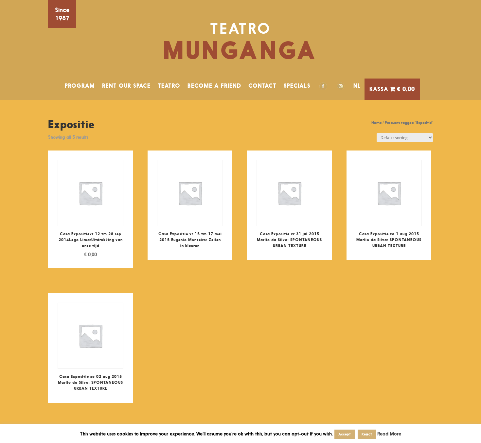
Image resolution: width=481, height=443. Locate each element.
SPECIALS (297, 85)
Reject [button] (367, 434)
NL (357, 85)
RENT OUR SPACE (126, 85)
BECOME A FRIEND (214, 85)
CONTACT (262, 85)
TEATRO (169, 85)
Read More (389, 434)
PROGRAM (80, 85)
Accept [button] (344, 434)
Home (376, 122)
